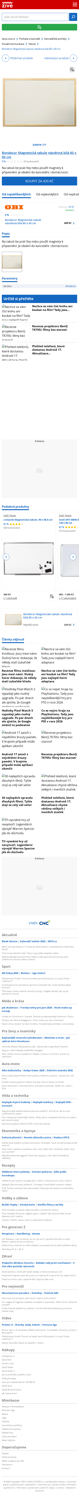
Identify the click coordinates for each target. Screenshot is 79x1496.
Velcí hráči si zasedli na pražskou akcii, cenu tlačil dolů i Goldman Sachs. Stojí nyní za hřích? (38, 1150)
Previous (6, 557)
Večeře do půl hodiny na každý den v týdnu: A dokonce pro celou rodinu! (37, 1180)
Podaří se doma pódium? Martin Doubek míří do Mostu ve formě (33, 1082)
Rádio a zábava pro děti (13, 1460)
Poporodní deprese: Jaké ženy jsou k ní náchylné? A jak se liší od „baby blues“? (39, 1275)
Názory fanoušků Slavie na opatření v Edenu (23, 1342)
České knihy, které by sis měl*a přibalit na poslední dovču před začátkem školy (39, 1245)
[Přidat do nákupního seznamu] (72, 69)
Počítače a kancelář (29, 38)
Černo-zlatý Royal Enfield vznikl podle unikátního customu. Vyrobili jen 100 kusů (37, 1077)
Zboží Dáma (7, 1367)
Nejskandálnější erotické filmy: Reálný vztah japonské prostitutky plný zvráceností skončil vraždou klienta (35, 958)
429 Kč (67, 223)
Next (73, 557)
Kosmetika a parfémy (12, 1425)
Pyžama (5, 1421)
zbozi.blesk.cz (8, 1370)
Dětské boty (7, 1432)
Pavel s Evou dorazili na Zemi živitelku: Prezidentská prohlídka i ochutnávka (38, 1023)
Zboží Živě (6, 1359)
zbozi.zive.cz (8, 38)
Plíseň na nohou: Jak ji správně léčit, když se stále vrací (27, 1279)
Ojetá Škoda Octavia (11, 1389)
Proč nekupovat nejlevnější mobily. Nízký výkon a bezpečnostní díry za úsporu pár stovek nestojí (39, 1118)
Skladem (69, 210)
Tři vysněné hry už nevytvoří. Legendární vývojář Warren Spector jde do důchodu (18, 846)
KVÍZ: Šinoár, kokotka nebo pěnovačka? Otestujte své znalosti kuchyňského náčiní (37, 1189)
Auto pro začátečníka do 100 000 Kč (18, 1382)
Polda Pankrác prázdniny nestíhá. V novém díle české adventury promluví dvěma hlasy (37, 1309)
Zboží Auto (7, 1385)
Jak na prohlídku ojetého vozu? (16, 1374)
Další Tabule (9, 515)
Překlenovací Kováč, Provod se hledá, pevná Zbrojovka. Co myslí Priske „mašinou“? (35, 979)
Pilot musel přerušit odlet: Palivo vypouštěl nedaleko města (30, 953)
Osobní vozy (8, 1363)
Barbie (5, 1414)
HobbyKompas (9, 1378)
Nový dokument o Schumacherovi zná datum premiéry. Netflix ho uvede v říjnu (37, 1087)
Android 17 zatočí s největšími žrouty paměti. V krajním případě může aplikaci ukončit (17, 761)
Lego (4, 1417)
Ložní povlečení (9, 1436)
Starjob (5, 1453)
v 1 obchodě (10, 598)
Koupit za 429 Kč (39, 181)
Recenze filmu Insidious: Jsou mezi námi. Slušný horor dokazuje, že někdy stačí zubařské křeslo (19, 676)
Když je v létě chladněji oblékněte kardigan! (22, 1050)
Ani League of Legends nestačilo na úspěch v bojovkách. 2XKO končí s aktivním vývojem (39, 1303)
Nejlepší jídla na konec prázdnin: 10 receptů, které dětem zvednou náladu (37, 1184)
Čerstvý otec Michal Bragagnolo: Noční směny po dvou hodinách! (33, 1020)
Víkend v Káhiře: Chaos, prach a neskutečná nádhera (27, 1220)
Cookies (60, 1487)
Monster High (8, 1410)
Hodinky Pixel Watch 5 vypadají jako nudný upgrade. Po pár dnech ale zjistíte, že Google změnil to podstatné (17, 718)
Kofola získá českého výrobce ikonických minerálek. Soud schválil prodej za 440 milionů (39, 1144)
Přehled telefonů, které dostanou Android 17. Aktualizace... (48, 349)
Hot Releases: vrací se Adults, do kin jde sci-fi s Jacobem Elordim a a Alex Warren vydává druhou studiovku (36, 1240)
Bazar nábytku (8, 1440)
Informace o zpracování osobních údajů (35, 1487)
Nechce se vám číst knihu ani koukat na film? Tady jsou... (52, 308)
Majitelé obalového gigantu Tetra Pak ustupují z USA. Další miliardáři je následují (35, 1156)
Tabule (32, 44)
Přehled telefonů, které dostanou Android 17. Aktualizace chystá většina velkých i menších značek (57, 805)
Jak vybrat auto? (9, 1393)
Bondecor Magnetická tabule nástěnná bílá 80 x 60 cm (39, 155)
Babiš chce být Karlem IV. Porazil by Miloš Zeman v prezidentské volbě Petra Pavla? (38, 948)
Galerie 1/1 (39, 144)
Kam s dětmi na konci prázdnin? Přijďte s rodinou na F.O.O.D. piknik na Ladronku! (35, 1055)
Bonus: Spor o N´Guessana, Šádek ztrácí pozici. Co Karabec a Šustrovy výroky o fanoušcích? (39, 1331)
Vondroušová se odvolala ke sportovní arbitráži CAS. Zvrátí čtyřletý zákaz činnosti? (36, 986)
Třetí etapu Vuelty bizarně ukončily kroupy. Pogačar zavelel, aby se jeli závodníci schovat (35, 992)
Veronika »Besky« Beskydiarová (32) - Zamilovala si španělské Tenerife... (35, 1046)
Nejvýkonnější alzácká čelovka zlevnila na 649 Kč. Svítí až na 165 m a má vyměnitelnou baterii (36, 1112)
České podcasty (9, 1457)
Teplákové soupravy (11, 1429)
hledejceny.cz (8, 1356)
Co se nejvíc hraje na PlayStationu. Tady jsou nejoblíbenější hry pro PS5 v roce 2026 (57, 716)
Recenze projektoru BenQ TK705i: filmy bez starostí (50, 328)
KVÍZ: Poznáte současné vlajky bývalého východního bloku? (30, 1209)
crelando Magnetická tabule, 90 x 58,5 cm (28, 519)
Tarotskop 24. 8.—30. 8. (13, 1249)
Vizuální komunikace (13, 44)
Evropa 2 (6, 1468)
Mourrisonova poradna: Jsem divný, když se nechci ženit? (29, 1298)
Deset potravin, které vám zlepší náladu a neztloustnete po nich (32, 1271)
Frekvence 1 (7, 1464)
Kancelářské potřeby (55, 38)
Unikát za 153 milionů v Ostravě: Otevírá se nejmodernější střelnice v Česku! (38, 1016)
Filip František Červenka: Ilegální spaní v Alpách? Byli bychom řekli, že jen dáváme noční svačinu (36, 1214)
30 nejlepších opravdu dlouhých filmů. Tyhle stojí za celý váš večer (17, 801)
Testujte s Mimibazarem (13, 1406)
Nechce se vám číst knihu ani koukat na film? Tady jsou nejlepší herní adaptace (59, 676)
